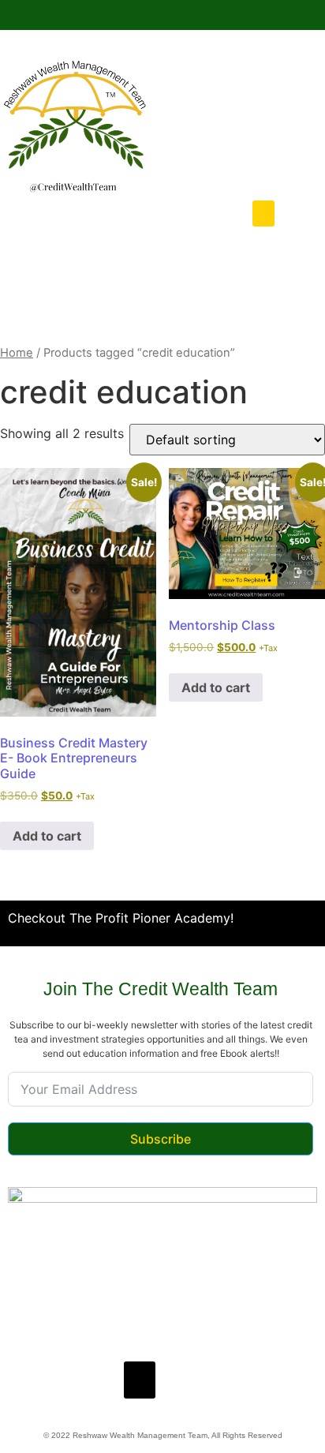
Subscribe (160, 1139)
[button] (263, 213)
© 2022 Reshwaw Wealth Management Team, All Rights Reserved (162, 1435)
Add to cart (47, 836)
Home (16, 353)
